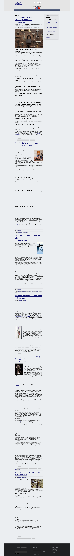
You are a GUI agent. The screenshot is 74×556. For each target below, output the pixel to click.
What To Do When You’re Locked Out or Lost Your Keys (36, 552)
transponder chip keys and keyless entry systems (22, 316)
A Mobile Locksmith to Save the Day (51, 27)
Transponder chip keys (18, 421)
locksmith (19, 230)
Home (43, 547)
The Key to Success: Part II (50, 31)
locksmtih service (25, 232)
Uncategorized (48, 38)
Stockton (40, 291)
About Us (44, 551)
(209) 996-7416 (38, 6)
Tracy (15, 292)
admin (24, 22)
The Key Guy (38, 3)
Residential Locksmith (45, 550)
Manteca (37, 291)
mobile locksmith (18, 255)
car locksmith (24, 291)
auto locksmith (19, 291)
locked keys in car (20, 232)
